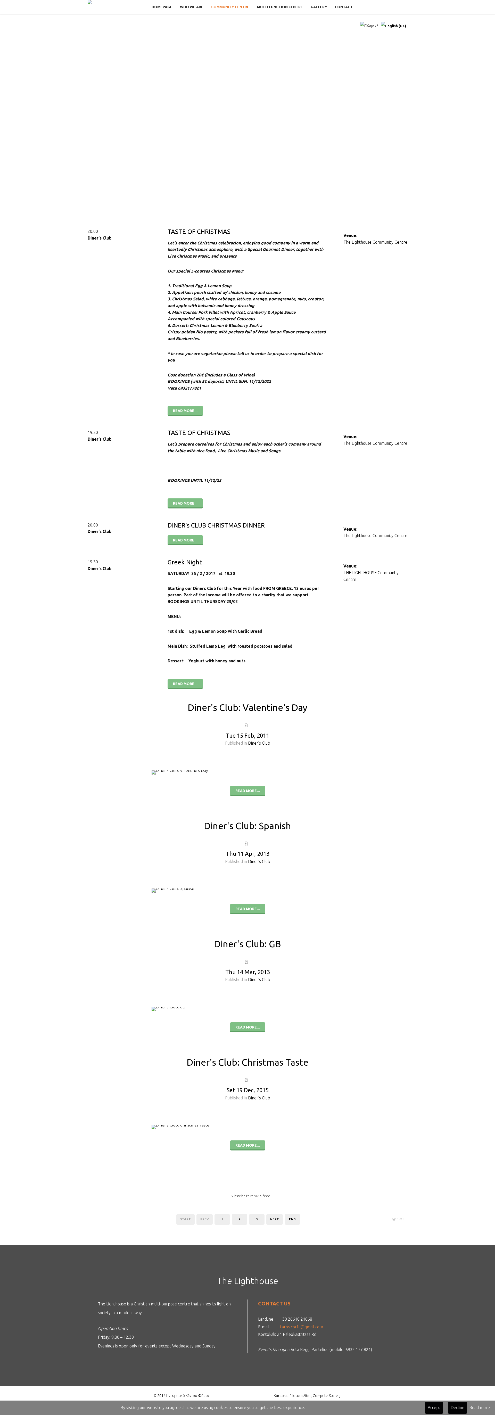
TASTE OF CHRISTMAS (199, 231)
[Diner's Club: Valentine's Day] (247, 775)
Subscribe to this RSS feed (250, 1196)
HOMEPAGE (162, 7)
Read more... (185, 411)
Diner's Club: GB (247, 944)
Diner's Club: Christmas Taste (247, 1062)
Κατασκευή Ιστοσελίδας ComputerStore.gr (308, 1396)
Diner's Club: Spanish (247, 825)
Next (274, 1219)
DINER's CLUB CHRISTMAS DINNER (216, 525)
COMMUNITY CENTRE (230, 7)
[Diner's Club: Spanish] (247, 894)
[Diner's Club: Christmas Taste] (247, 1130)
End (292, 1219)
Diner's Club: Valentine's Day (247, 707)
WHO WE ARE (191, 7)
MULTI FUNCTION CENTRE (280, 7)
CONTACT (344, 7)
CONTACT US (274, 1303)
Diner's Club (100, 238)
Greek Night (185, 562)
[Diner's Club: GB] (247, 1012)
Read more (479, 1407)
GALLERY (319, 7)
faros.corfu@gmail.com (301, 1326)
